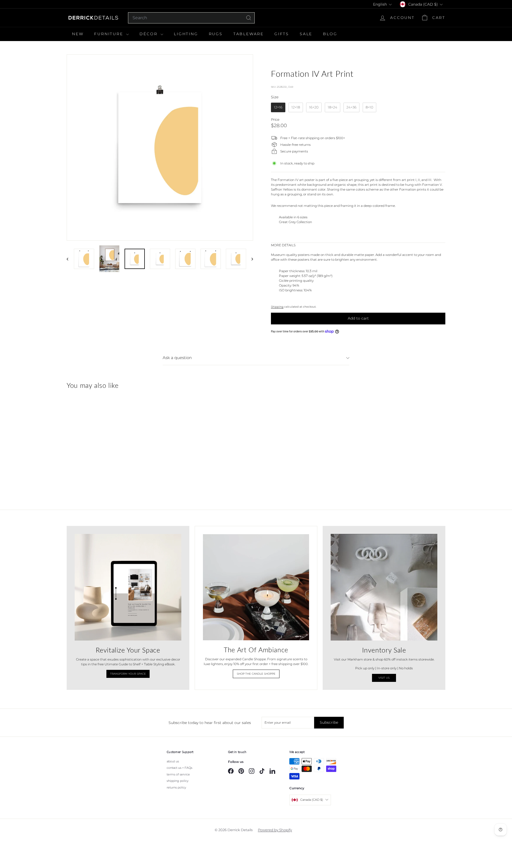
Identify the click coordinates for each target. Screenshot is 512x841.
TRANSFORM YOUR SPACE (128, 673)
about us (173, 761)
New (77, 33)
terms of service (178, 774)
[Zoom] (160, 147)
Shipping (277, 306)
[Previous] (70, 259)
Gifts (281, 33)
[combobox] (191, 17)
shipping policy (178, 781)
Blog (330, 33)
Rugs (216, 33)
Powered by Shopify (275, 830)
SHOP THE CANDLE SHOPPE (256, 673)
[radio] (278, 107)
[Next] (249, 259)
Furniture (109, 33)
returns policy (176, 787)
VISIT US (384, 677)
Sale (306, 33)
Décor (149, 33)
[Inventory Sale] (384, 587)
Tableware (248, 33)
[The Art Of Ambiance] (256, 587)
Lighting (186, 33)
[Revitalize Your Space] (128, 587)
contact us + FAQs (179, 768)
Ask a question (177, 357)
